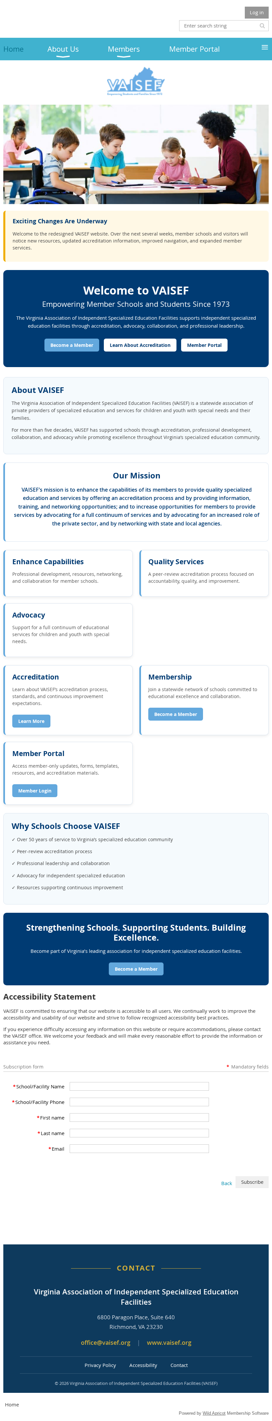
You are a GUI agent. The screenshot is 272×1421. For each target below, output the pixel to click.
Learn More (31, 721)
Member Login (34, 791)
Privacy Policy (100, 1365)
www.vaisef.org (169, 1342)
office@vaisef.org (105, 1342)
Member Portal (204, 345)
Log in (257, 12)
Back (226, 1183)
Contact (179, 1365)
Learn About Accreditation (140, 345)
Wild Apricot (214, 1413)
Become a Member (71, 345)
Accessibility (143, 1365)
